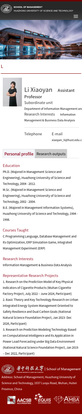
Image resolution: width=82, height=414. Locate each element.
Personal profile (18, 154)
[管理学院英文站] (37, 8)
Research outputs (50, 154)
